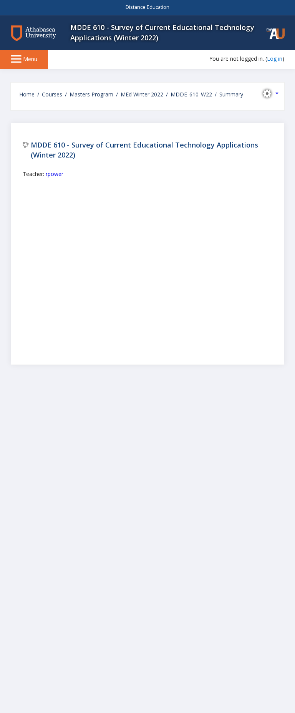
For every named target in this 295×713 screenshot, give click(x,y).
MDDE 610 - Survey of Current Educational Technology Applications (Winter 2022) (144, 149)
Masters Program (91, 94)
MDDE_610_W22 (191, 94)
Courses (52, 94)
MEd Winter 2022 (142, 94)
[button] (276, 33)
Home (27, 94)
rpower (54, 173)
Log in (274, 58)
